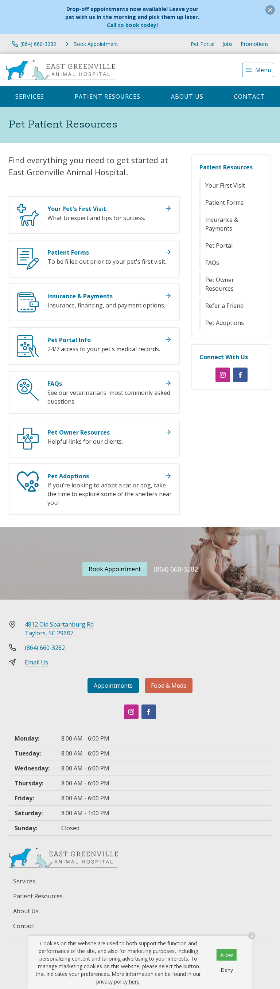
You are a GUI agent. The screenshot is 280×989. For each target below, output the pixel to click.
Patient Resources (107, 97)
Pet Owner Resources (219, 284)
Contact (249, 97)
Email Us (36, 662)
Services (29, 97)
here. (135, 981)
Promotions (255, 43)
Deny (227, 969)
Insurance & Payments (221, 224)
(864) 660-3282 (175, 569)
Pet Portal (202, 43)
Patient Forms (224, 203)
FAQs (212, 263)
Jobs (227, 43)
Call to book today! (132, 24)
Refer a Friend (224, 306)
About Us (187, 97)
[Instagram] (222, 375)
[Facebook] (240, 375)
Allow (226, 954)
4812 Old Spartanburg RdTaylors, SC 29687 (59, 628)
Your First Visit (225, 185)
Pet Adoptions (224, 323)
